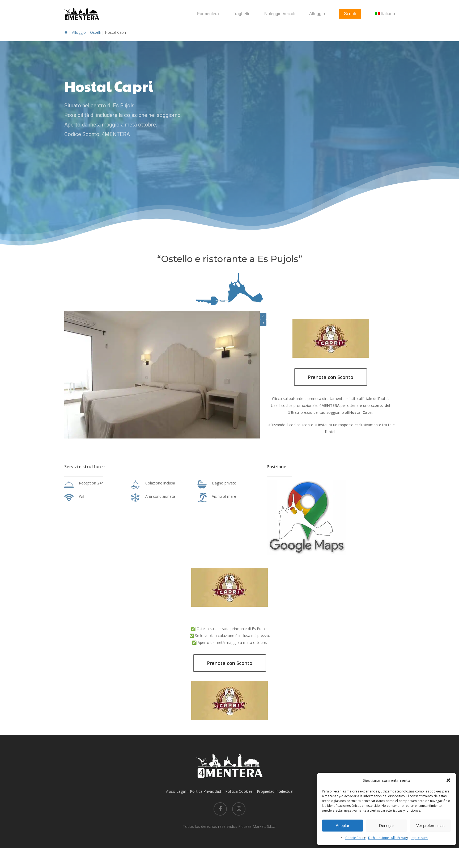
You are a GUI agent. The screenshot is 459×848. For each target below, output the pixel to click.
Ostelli (95, 32)
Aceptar (342, 825)
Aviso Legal (176, 791)
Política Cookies (239, 791)
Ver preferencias (430, 825)
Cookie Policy (355, 838)
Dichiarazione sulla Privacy (388, 838)
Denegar (386, 825)
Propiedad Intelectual (275, 791)
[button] (448, 780)
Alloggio (79, 32)
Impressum (419, 838)
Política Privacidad (205, 791)
